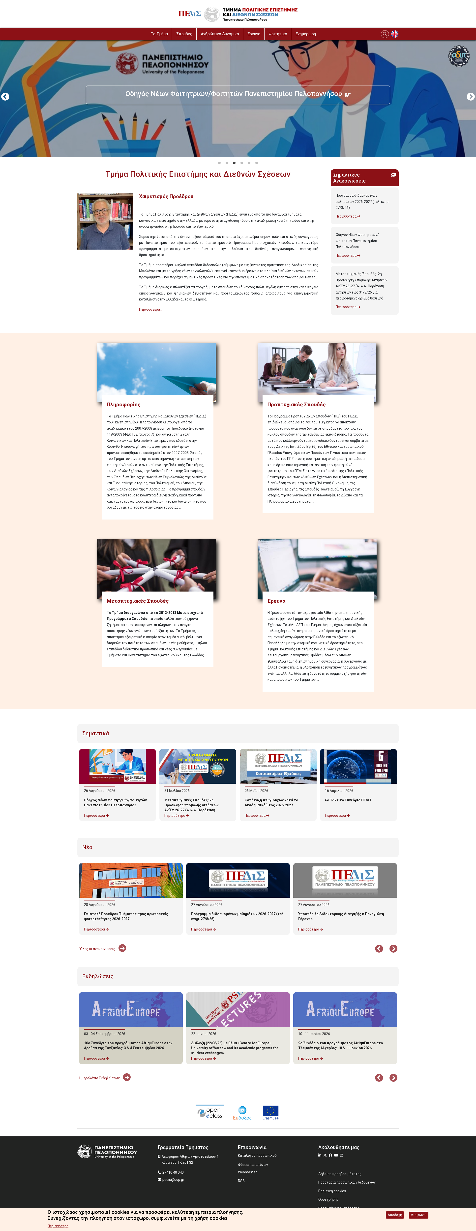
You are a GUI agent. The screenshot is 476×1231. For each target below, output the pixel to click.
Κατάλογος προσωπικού (257, 1155)
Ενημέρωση (306, 34)
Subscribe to (79, 318)
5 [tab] (249, 163)
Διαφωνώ (418, 1215)
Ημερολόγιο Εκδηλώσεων (99, 1078)
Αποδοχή (395, 1215)
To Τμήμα (159, 34)
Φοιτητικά (278, 34)
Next (471, 97)
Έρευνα (253, 34)
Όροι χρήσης (328, 1199)
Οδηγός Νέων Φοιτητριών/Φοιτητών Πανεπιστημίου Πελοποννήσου (357, 241)
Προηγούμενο (5, 97)
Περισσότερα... (150, 309)
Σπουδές (184, 34)
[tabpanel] (238, 97)
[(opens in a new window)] (209, 1113)
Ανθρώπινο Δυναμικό (220, 34)
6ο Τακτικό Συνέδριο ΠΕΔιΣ (348, 800)
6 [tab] (256, 163)
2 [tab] (226, 163)
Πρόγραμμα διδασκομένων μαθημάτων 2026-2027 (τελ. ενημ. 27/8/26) (362, 201)
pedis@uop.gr (173, 1180)
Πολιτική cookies (332, 1191)
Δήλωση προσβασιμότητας (339, 1174)
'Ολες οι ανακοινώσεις (97, 949)
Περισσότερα (346, 216)
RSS (241, 1181)
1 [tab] (219, 163)
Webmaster (247, 1172)
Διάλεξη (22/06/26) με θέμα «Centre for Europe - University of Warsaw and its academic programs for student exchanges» (234, 1048)
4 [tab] (241, 163)
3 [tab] (234, 163)
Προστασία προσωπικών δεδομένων (347, 1182)
